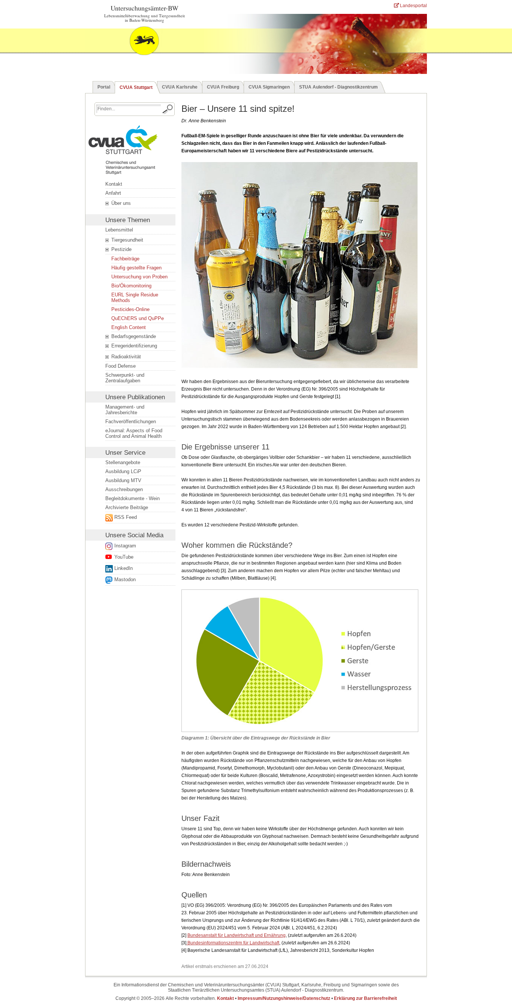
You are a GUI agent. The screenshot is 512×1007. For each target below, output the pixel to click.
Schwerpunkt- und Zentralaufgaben (124, 377)
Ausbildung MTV (123, 480)
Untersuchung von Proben (139, 277)
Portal (103, 87)
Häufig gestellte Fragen (136, 268)
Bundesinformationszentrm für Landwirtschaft (232, 942)
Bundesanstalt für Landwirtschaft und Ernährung (236, 935)
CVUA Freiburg (223, 87)
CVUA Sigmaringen (269, 87)
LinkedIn (123, 568)
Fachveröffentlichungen (130, 421)
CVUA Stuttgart (136, 87)
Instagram (125, 546)
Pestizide (121, 249)
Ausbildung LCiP (123, 471)
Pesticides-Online (130, 309)
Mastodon (125, 579)
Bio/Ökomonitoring (131, 286)
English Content (128, 327)
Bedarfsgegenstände (133, 336)
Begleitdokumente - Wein (132, 498)
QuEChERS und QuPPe (137, 318)
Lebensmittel (119, 230)
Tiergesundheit (126, 240)
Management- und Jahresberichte (124, 409)
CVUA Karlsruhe (180, 87)
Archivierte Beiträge (126, 507)
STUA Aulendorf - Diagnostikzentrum (338, 87)
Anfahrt (113, 193)
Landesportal (413, 5)
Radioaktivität (125, 356)
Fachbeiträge (125, 259)
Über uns (120, 203)
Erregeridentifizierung (133, 346)
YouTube (123, 557)
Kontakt (113, 184)
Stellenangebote (122, 462)
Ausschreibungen (124, 489)
